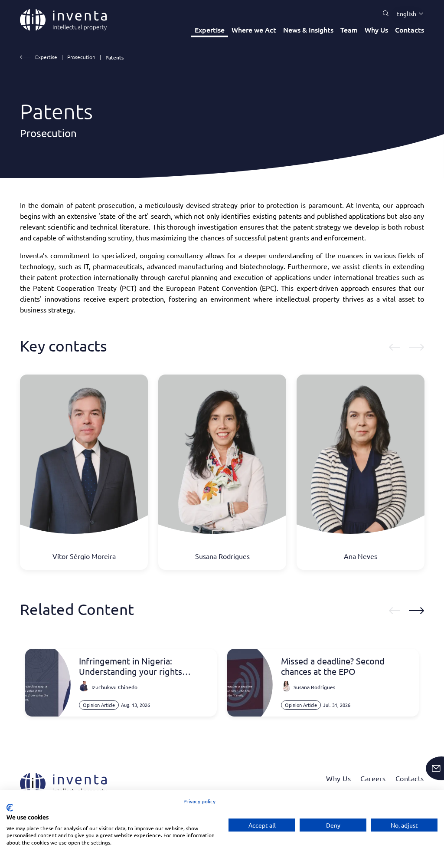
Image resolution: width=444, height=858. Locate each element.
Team (349, 29)
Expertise (210, 29)
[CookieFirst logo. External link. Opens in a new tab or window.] (10, 808)
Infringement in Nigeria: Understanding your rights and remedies (130, 666)
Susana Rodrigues (314, 687)
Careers (373, 778)
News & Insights (308, 29)
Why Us (376, 29)
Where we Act (254, 29)
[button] (406, 13)
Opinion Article (99, 704)
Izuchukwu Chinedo (114, 687)
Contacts (409, 29)
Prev (394, 347)
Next (416, 347)
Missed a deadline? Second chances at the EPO (333, 666)
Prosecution (81, 56)
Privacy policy (199, 801)
